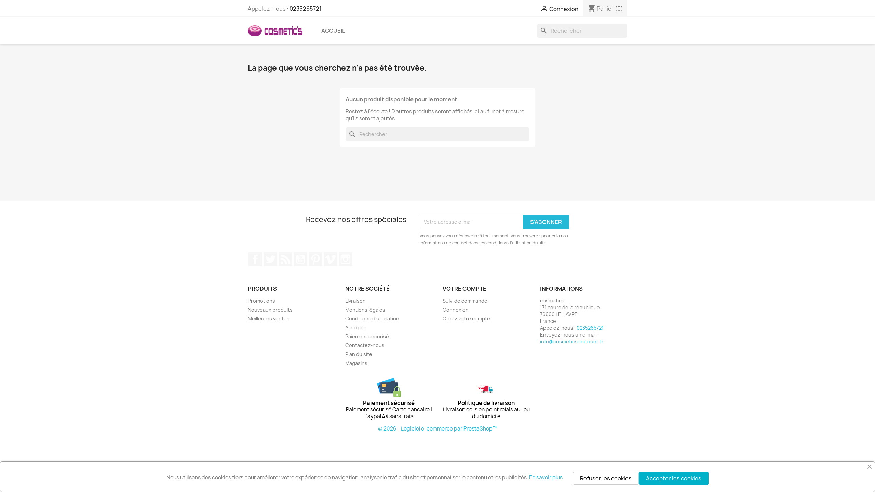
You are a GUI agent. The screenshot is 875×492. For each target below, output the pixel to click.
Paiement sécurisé (367, 336)
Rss (285, 259)
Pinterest (315, 259)
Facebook (255, 259)
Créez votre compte (466, 318)
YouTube (300, 259)
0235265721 (306, 8)
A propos (355, 327)
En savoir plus (546, 477)
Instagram (345, 259)
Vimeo (330, 259)
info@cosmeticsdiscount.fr (572, 341)
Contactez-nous (365, 345)
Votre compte (464, 288)
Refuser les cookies (606, 478)
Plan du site (358, 354)
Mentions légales (365, 309)
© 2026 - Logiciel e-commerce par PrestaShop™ (437, 428)
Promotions (261, 301)
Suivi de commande (465, 301)
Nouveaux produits (270, 309)
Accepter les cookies (673, 478)
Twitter (270, 259)
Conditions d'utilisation (372, 318)
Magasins (356, 363)
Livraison (355, 301)
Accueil (333, 31)
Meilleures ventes (269, 318)
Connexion (456, 309)
